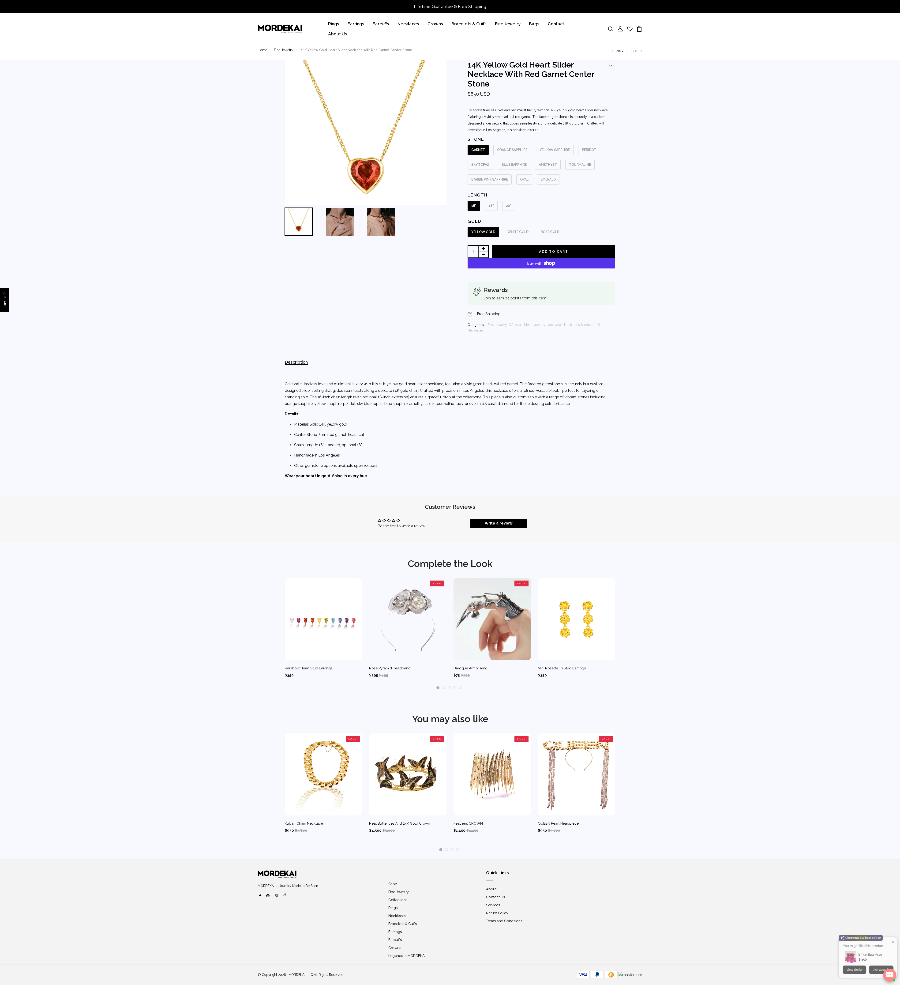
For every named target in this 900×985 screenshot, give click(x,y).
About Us (337, 33)
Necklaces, (555, 325)
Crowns (435, 23)
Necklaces (408, 23)
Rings (333, 23)
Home (262, 50)
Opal (524, 179)
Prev (620, 51)
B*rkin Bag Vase (869, 941)
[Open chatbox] (889, 975)
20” (508, 206)
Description (296, 362)
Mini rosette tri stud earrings (562, 668)
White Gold (518, 232)
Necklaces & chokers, (581, 325)
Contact (556, 23)
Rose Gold (550, 232)
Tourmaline (580, 164)
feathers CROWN (468, 823)
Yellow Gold (483, 232)
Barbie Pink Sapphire (489, 179)
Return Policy (497, 913)
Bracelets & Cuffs (469, 23)
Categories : (477, 325)
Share (4, 302)
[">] (285, 897)
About (491, 889)
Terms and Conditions (504, 921)
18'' (491, 206)
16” (473, 206)
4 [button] (455, 688)
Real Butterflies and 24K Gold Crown (399, 823)
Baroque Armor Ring (471, 668)
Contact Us (495, 897)
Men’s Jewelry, (535, 325)
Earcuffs (381, 23)
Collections (397, 900)
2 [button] (443, 688)
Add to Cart (553, 251)
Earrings (356, 23)
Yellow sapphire (555, 150)
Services (493, 905)
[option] (365, 132)
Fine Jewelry (508, 23)
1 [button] (438, 688)
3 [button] (449, 688)
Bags (534, 23)
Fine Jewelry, (498, 325)
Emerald (548, 179)
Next (634, 51)
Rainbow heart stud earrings (308, 668)
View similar (853, 957)
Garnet (478, 150)
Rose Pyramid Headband (390, 668)
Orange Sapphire (512, 150)
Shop (392, 884)
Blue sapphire (514, 164)
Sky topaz (480, 164)
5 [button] (460, 688)
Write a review (498, 523)
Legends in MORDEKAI (406, 956)
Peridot (589, 150)
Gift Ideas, (516, 325)
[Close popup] (892, 928)
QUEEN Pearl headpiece (558, 823)
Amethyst (548, 164)
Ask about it (880, 957)
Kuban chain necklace (304, 823)
